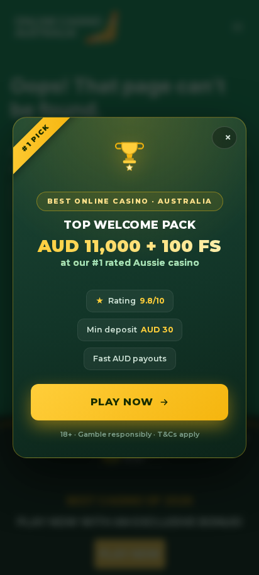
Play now (122, 402)
